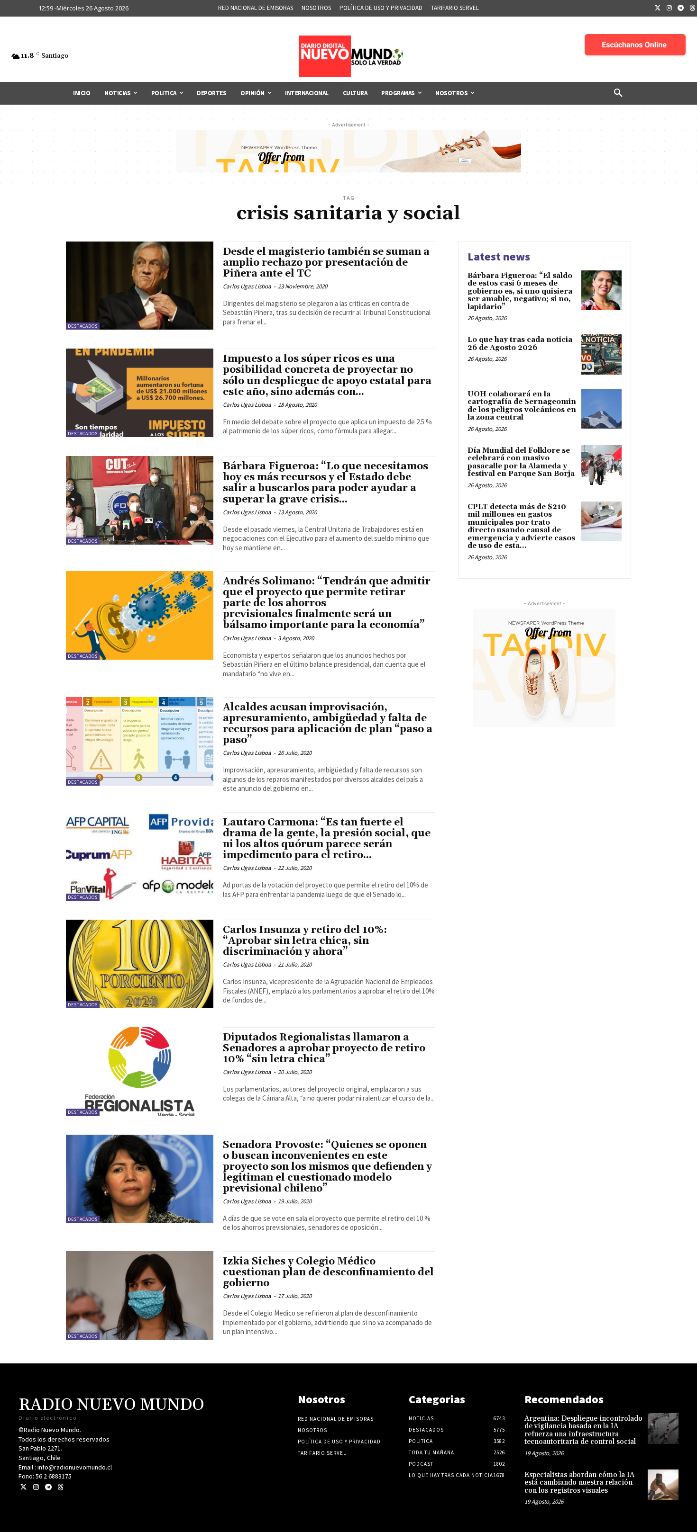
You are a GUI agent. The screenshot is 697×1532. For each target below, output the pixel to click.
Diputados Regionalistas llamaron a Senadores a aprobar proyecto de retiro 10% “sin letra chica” (324, 1048)
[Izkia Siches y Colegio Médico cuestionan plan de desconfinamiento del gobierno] (139, 1295)
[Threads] (60, 1487)
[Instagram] (669, 8)
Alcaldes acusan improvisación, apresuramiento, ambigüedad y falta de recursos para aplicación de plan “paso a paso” (327, 723)
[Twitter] (657, 8)
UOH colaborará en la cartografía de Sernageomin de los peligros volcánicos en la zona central (522, 406)
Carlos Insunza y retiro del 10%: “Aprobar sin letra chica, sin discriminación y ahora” (305, 941)
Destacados (83, 326)
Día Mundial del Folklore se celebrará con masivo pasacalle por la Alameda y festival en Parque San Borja (521, 462)
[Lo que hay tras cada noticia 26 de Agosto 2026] (601, 354)
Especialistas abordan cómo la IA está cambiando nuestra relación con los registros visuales (579, 1482)
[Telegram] (681, 8)
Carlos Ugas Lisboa (247, 286)
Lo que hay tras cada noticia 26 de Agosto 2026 (520, 343)
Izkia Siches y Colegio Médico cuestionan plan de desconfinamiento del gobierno (328, 1272)
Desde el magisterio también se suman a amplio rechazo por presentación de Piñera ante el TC (326, 263)
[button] (618, 93)
